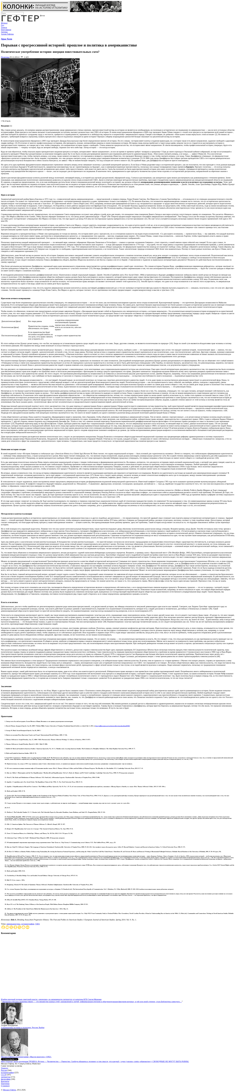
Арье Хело (6, 39)
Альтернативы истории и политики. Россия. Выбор (22, 1027)
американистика (13, 924)
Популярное (6, 30)
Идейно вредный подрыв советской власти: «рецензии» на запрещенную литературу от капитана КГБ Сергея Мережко (51, 999)
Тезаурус (4, 1068)
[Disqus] (118, 967)
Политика (5, 57)
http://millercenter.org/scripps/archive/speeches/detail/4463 (112, 726)
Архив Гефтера (7, 34)
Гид (2, 25)
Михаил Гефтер (9, 1090)
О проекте (5, 1086)
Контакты (5, 1081)
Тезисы (4, 27)
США (37, 924)
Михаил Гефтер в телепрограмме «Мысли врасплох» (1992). (26, 1057)
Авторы (4, 32)
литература (5, 1077)
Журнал (4, 23)
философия (5, 1079)
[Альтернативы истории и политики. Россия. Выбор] (14, 1055)
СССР (3, 1075)
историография (27, 924)
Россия (4, 1070)
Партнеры (5, 1084)
